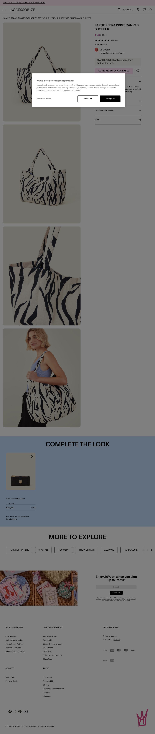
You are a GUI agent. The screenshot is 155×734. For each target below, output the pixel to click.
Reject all (88, 98)
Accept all (110, 98)
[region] (78, 90)
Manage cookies (44, 98)
